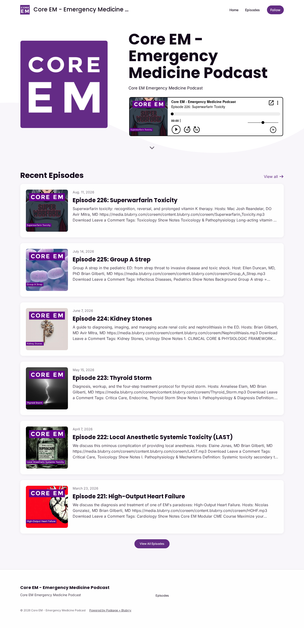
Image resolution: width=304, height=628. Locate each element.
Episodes (252, 10)
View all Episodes (152, 543)
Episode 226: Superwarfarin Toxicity (125, 200)
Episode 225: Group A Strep (112, 259)
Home (233, 10)
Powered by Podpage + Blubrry (110, 610)
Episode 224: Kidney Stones (112, 319)
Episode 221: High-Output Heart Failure (129, 496)
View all (271, 176)
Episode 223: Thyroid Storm (112, 378)
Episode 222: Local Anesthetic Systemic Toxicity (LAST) (153, 437)
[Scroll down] (152, 147)
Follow (275, 10)
